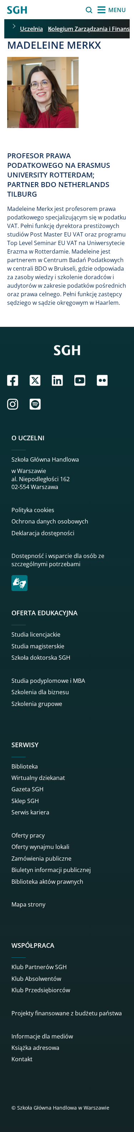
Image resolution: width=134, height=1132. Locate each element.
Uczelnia (31, 29)
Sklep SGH (25, 801)
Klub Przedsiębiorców (40, 990)
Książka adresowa (35, 1048)
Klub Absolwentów (36, 979)
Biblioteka (24, 766)
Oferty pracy (28, 835)
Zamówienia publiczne (41, 858)
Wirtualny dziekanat (38, 778)
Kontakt (22, 1059)
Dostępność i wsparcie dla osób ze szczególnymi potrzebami (57, 560)
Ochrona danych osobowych (49, 521)
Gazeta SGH (27, 789)
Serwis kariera (30, 812)
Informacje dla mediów (42, 1036)
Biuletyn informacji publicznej (51, 870)
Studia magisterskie (37, 646)
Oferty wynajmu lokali (40, 847)
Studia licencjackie (35, 634)
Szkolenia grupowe (36, 704)
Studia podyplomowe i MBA (48, 681)
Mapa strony (28, 904)
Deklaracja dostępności (42, 533)
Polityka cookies (32, 510)
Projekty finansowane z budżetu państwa (66, 1013)
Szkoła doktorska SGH (40, 657)
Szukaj (71, 10)
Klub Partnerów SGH (39, 967)
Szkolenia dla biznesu (40, 692)
